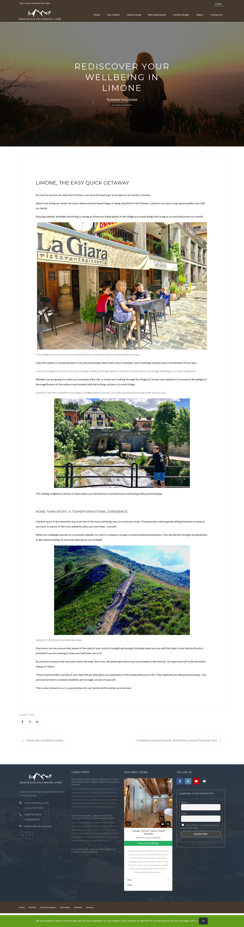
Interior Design (181, 14)
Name (184, 802)
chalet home (92, 392)
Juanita (117, 105)
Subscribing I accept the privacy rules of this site (200, 826)
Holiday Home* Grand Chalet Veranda (148, 832)
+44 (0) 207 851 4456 (40, 3)
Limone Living (134, 14)
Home (97, 14)
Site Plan (32, 907)
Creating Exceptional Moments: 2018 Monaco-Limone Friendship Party (177, 740)
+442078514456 (32, 814)
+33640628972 (32, 819)
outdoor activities (56, 216)
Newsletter (65, 907)
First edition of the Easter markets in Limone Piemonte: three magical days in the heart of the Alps (95, 782)
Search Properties (48, 907)
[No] (240, 921)
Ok (203, 921)
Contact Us (216, 14)
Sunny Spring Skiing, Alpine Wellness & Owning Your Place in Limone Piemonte (93, 816)
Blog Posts (127, 105)
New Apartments (157, 14)
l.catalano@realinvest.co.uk (38, 826)
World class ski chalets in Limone (44, 740)
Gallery (199, 14)
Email (183, 813)
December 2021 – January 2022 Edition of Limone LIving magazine (93, 850)
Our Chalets (113, 14)
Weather (78, 907)
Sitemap (89, 907)
